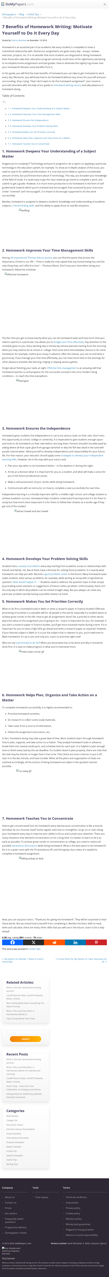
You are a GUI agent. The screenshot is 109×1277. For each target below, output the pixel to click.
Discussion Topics (14, 1124)
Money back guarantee (78, 1224)
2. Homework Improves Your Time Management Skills (35, 114)
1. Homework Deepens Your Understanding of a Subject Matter (40, 108)
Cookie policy (73, 1213)
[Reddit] (54, 942)
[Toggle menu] (105, 4)
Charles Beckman (18, 40)
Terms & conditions (76, 1197)
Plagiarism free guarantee (80, 1229)
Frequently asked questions (14, 1220)
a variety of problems (28, 566)
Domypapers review (15, 1232)
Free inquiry (41, 1197)
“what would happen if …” (25, 582)
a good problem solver (55, 574)
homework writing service (67, 85)
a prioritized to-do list (27, 642)
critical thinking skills (23, 205)
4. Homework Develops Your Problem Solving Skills (34, 126)
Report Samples (13, 1146)
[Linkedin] (75, 942)
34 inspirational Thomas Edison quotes (31, 257)
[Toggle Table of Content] (4, 102)
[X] (33, 942)
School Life (11, 1151)
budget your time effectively (69, 342)
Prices (8, 1208)
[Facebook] (12, 942)
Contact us (10, 1202)
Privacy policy (73, 1208)
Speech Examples (14, 1155)
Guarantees (72, 1202)
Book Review (12, 1116)
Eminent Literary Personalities (20, 1129)
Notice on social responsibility (82, 1235)
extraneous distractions (24, 845)
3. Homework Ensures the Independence (29, 120)
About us (10, 1197)
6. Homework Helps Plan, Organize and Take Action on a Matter (40, 138)
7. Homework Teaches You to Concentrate (29, 143)
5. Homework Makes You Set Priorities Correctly (32, 132)
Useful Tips (34, 948)
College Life (11, 1120)
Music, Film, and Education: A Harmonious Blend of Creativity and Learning (23, 1070)
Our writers (11, 1213)
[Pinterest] (96, 942)
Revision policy (74, 1218)
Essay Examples (13, 1133)
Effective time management (62, 368)
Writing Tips (12, 1164)
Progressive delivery (16, 1227)
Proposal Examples (15, 1142)
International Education (17, 1138)
